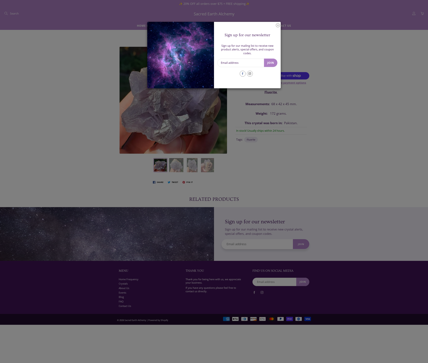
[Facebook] (243, 74)
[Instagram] (250, 74)
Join (270, 63)
